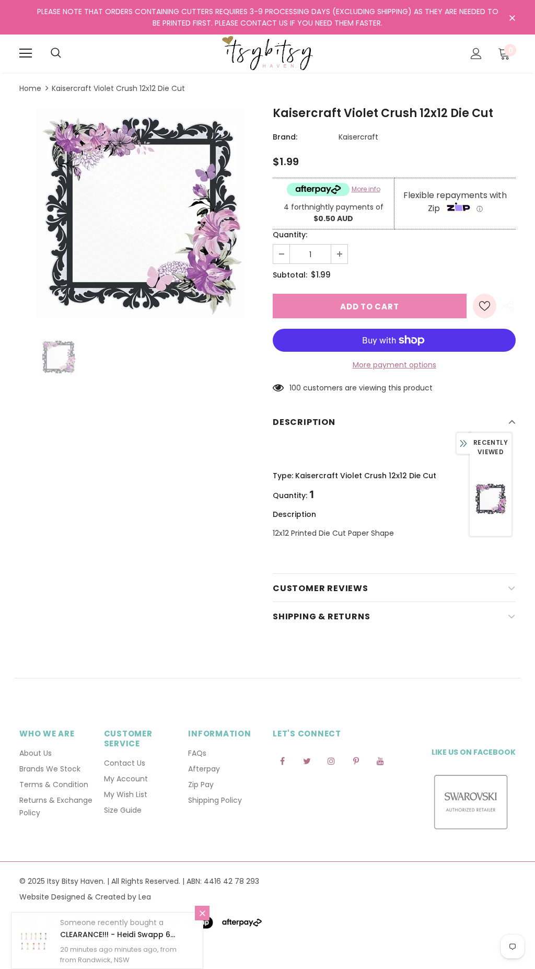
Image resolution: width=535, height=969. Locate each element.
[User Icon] (476, 53)
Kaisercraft (358, 137)
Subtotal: (290, 275)
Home (30, 88)
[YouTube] (380, 760)
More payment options (394, 365)
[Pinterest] (355, 760)
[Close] (202, 913)
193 (294, 388)
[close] (512, 18)
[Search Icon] (56, 53)
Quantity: (290, 234)
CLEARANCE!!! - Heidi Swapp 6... (117, 934)
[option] (140, 213)
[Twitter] (306, 760)
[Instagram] (331, 760)
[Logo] (267, 53)
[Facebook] (282, 760)
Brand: (285, 137)
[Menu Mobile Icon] (25, 53)
